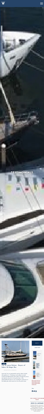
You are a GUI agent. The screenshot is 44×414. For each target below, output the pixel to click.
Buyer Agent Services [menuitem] (36, 380)
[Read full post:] (15, 361)
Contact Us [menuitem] (34, 384)
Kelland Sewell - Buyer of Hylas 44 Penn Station (38, 365)
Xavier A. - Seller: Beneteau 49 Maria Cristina (38, 375)
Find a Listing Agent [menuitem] (36, 383)
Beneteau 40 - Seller (39, 354)
